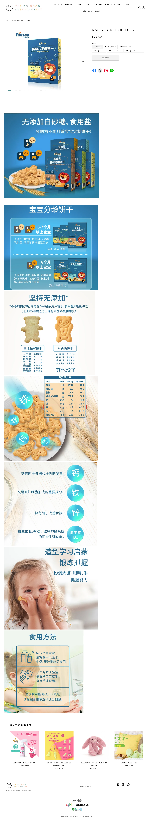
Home (6, 20)
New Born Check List (85, 786)
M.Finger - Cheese (115, 51)
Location (98, 11)
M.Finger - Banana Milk (134, 51)
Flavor (94, 43)
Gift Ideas (86, 11)
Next (83, 61)
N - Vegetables (110, 47)
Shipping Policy (87, 816)
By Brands (68, 4)
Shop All (57, 4)
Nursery (97, 4)
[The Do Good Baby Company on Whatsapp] (128, 786)
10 (47, 90)
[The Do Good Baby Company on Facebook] (118, 786)
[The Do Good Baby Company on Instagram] (123, 786)
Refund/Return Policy (76, 816)
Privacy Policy (64, 816)
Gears (87, 4)
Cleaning (126, 4)
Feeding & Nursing (111, 4)
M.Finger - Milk (99, 51)
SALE (79, 4)
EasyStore (28, 790)
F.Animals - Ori (125, 47)
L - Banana (98, 47)
